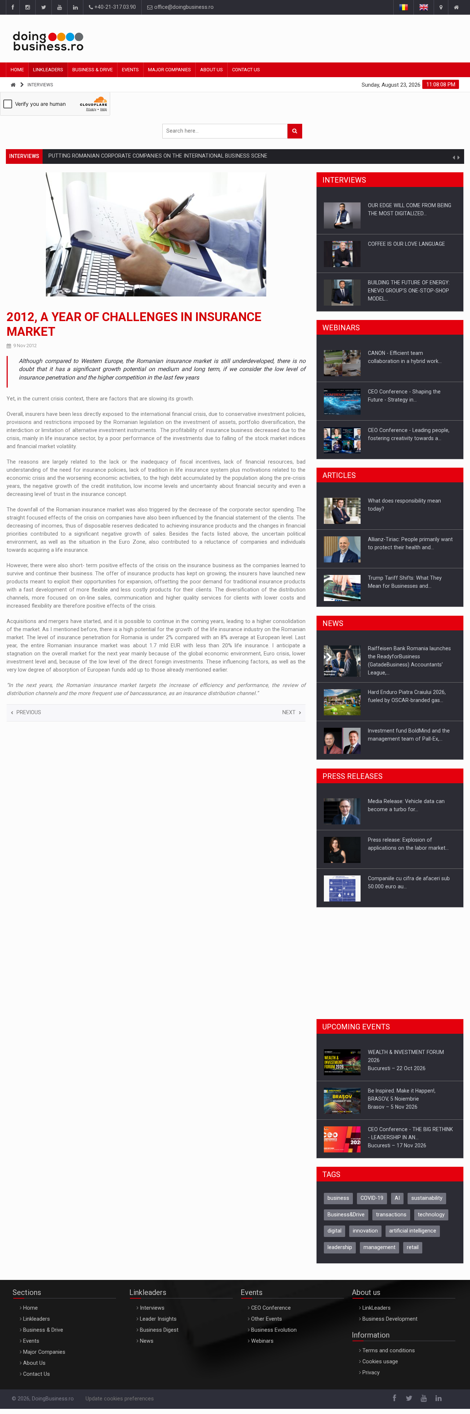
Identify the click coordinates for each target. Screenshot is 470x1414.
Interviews (40, 84)
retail (413, 1247)
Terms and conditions (388, 1351)
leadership (340, 1247)
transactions (391, 1215)
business (338, 1198)
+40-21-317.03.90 (114, 7)
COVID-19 (372, 1198)
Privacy (371, 1373)
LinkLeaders (376, 1308)
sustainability (426, 1198)
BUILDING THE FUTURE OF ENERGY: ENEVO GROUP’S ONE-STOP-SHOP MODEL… (409, 291)
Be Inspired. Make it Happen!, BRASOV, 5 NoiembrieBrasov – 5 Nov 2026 (401, 1099)
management (379, 1247)
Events (130, 69)
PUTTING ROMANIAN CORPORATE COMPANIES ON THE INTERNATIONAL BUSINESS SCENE (157, 149)
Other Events (266, 1319)
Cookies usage (380, 1362)
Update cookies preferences (120, 1399)
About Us (211, 69)
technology (431, 1215)
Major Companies (169, 69)
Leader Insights (158, 1319)
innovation (365, 1231)
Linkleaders (48, 69)
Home (17, 69)
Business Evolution (274, 1330)
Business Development (389, 1319)
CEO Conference (271, 1308)
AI (397, 1198)
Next (289, 712)
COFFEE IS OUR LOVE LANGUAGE (406, 244)
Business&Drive (346, 1215)
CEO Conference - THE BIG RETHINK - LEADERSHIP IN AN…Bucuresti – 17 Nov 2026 (410, 1137)
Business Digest (159, 1330)
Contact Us (246, 69)
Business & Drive (92, 69)
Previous (29, 712)
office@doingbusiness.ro (183, 7)
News (146, 1341)
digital (334, 1231)
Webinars (262, 1341)
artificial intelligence (412, 1231)
